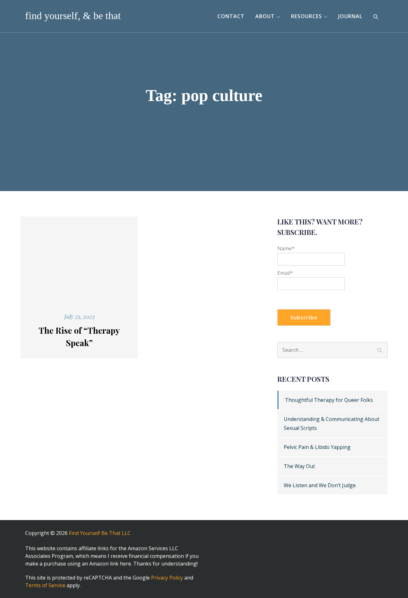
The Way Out (299, 466)
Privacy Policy (167, 577)
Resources (306, 16)
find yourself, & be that (73, 15)
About (265, 16)
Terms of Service (45, 585)
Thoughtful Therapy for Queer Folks (329, 399)
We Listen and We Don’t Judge (320, 485)
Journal (350, 16)
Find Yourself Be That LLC (100, 533)
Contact (230, 16)
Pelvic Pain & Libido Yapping (317, 447)
